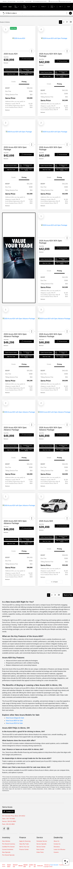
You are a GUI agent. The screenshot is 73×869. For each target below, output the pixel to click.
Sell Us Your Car (24, 846)
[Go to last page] (71, 22)
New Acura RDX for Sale (14, 723)
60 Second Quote (28, 58)
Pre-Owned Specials (8, 855)
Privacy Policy (9, 865)
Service (39, 837)
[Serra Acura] (7, 6)
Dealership (58, 837)
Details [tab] (13, 81)
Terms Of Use (15, 865)
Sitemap (20, 865)
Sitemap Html (25, 865)
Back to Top (68, 595)
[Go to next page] (67, 22)
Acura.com (40, 865)
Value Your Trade (11, 73)
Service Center (40, 846)
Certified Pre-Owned (8, 846)
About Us (56, 841)
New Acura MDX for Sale (14, 720)
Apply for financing (24, 841)
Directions (57, 846)
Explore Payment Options (11, 69)
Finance (22, 837)
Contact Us (10, 811)
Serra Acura (3, 865)
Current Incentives (7, 849)
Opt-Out (35, 865)
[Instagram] (8, 829)
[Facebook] (4, 829)
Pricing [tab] (24, 81)
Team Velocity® (54, 865)
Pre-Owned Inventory (8, 844)
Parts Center (40, 849)
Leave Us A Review (59, 849)
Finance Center (24, 849)
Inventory (6, 837)
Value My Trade (24, 844)
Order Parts (40, 852)
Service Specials (41, 844)
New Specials (6, 852)
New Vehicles (6, 841)
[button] (31, 51)
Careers (56, 852)
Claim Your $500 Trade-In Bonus (26, 74)
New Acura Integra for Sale (15, 718)
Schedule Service (41, 841)
